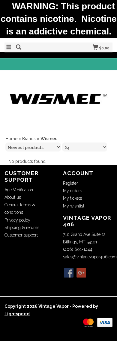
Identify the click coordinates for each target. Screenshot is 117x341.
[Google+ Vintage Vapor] (81, 273)
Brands (29, 138)
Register (70, 183)
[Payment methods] (88, 322)
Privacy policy (17, 220)
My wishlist (73, 206)
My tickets (72, 198)
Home (11, 138)
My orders (72, 190)
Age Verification (18, 189)
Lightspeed (17, 313)
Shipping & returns (21, 227)
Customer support (21, 235)
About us (12, 197)
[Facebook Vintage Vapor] (69, 273)
